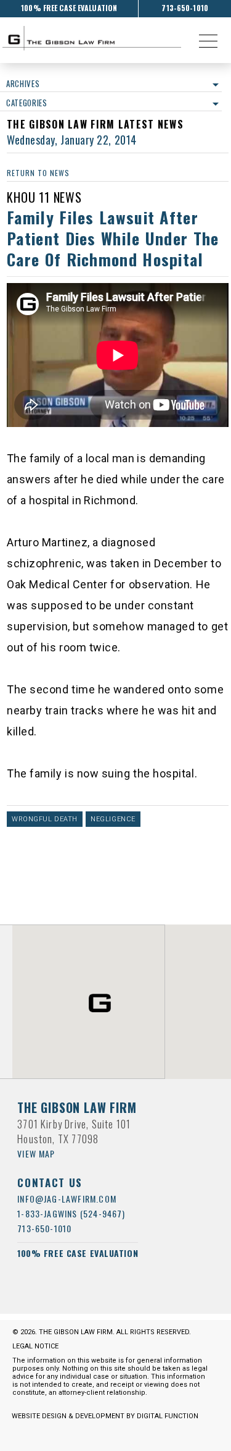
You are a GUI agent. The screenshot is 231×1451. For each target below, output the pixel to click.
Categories (26, 102)
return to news (38, 172)
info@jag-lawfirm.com (66, 1198)
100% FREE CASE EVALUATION (69, 7)
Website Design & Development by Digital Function (105, 1416)
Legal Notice (35, 1346)
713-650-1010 (184, 7)
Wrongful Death (45, 819)
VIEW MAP (36, 1153)
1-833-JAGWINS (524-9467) (71, 1213)
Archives (22, 83)
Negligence (113, 819)
